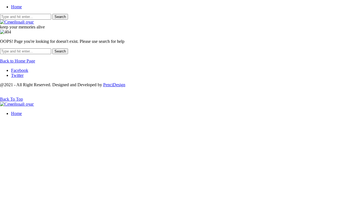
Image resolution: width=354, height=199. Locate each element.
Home (16, 6)
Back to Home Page (17, 61)
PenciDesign (114, 84)
